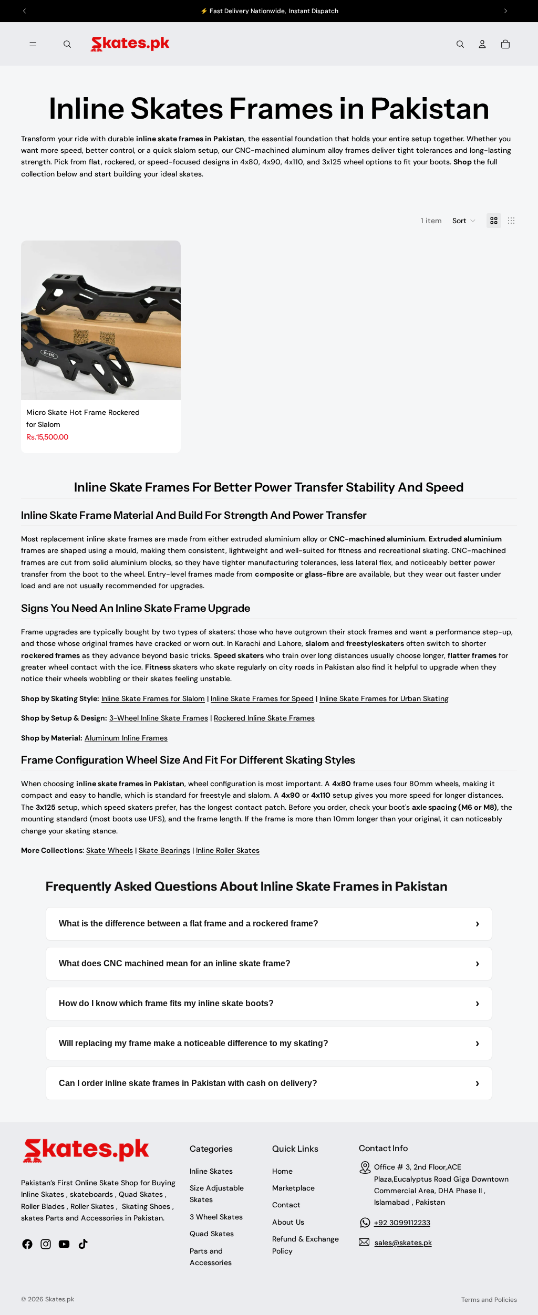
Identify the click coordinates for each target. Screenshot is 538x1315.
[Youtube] (64, 1243)
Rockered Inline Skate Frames (264, 718)
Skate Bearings (164, 850)
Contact (286, 1204)
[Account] (482, 44)
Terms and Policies (489, 1300)
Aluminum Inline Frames (126, 738)
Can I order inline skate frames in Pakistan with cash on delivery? (269, 1083)
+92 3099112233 (402, 1222)
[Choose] (164, 383)
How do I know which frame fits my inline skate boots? (269, 1003)
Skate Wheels (109, 850)
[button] (464, 220)
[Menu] (33, 44)
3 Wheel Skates (216, 1216)
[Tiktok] (83, 1243)
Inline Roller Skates (228, 850)
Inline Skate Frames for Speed (262, 698)
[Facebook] (27, 1243)
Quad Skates (212, 1233)
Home (282, 1170)
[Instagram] (45, 1243)
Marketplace (293, 1188)
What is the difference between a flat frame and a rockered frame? (269, 923)
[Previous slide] (37, 320)
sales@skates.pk (403, 1242)
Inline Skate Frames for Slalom (153, 698)
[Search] (67, 44)
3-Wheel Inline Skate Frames (158, 718)
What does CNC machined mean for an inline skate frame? (269, 963)
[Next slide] (165, 320)
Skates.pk (59, 1299)
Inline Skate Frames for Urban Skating (384, 698)
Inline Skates (211, 1170)
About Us (288, 1221)
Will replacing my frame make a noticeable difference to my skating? (269, 1043)
